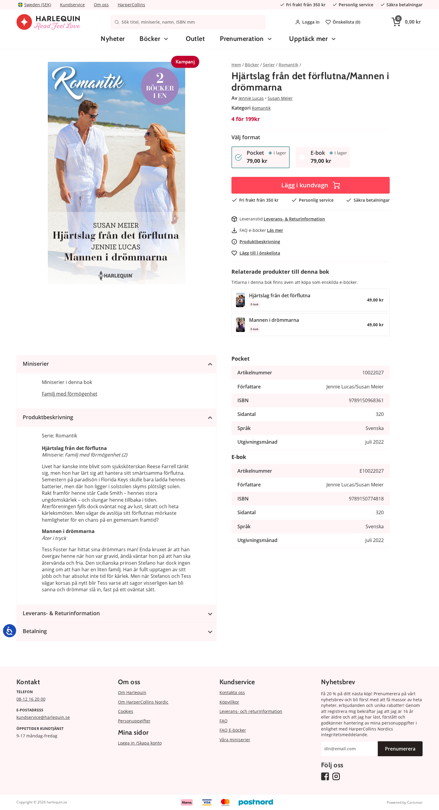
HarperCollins (131, 4)
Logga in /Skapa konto (140, 743)
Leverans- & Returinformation (294, 219)
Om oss (101, 4)
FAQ (224, 721)
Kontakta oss (232, 692)
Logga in (311, 22)
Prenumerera (400, 748)
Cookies (125, 711)
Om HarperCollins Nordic (143, 702)
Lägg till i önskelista (260, 253)
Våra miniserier (235, 739)
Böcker (149, 39)
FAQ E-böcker (233, 730)
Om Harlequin (132, 692)
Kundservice (72, 4)
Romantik (261, 108)
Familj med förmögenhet (69, 394)
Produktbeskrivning (260, 241)
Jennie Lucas (251, 98)
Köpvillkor (229, 702)
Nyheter (113, 39)
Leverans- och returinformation (251, 711)
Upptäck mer (308, 39)
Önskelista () (346, 22)
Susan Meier (280, 98)
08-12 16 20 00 (30, 699)
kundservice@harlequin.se (43, 717)
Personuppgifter (134, 721)
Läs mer (275, 230)
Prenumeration (242, 39)
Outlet (195, 39)
